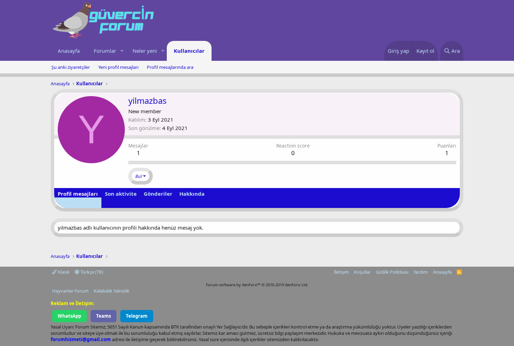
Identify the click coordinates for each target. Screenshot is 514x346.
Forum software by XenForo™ (257, 284)
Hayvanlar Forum (70, 291)
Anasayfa (69, 50)
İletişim (341, 272)
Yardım (420, 272)
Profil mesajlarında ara (170, 67)
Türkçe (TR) (91, 272)
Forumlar (105, 50)
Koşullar (362, 272)
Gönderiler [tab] (158, 193)
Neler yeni (145, 50)
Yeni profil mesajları (118, 67)
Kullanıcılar (189, 50)
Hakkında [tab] (192, 193)
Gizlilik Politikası (392, 272)
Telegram (137, 316)
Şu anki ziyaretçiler (70, 67)
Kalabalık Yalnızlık (111, 291)
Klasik (63, 272)
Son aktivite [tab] (121, 193)
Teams (103, 316)
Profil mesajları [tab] (78, 193)
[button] (122, 51)
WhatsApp (69, 316)
